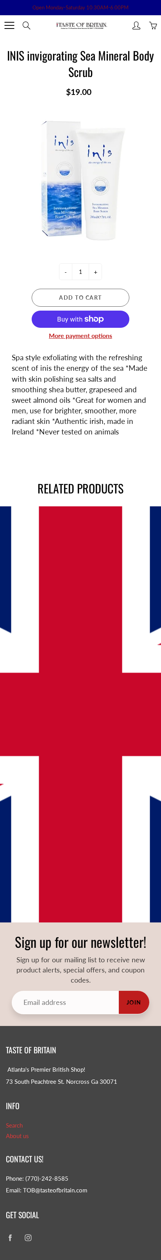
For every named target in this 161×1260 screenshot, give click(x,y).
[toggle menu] (9, 25)
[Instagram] (28, 1237)
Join (134, 1002)
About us (17, 1136)
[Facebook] (10, 1237)
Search (14, 1125)
